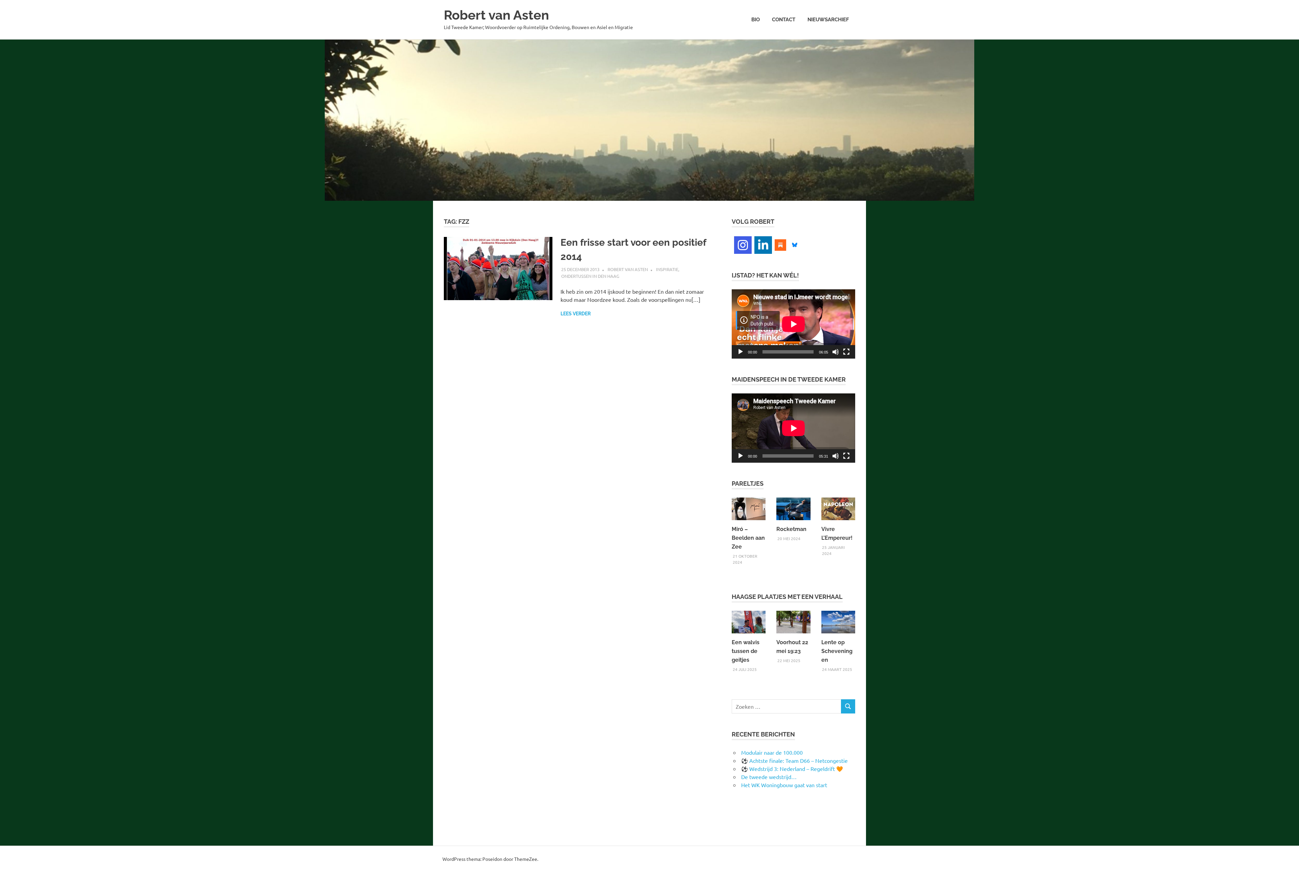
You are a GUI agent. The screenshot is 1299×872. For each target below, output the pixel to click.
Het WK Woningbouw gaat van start (784, 784)
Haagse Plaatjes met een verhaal (787, 596)
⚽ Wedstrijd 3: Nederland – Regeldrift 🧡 (792, 768)
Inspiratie (667, 269)
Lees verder (576, 313)
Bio (755, 20)
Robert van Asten (496, 15)
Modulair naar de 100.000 (772, 752)
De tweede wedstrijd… (769, 776)
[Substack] (780, 244)
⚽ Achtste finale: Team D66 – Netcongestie (794, 760)
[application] (793, 324)
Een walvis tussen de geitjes (745, 651)
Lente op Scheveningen (836, 651)
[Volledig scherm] (846, 351)
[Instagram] (743, 245)
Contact (783, 20)
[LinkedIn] (763, 245)
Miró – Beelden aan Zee (748, 538)
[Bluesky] (794, 244)
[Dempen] (835, 351)
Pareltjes (748, 483)
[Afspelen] (740, 351)
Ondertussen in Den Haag (590, 276)
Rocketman (791, 529)
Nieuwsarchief (828, 20)
